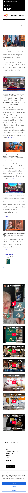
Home (6, 51)
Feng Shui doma (20, 157)
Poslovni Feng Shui (9, 158)
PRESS (9, 51)
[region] (14, 482)
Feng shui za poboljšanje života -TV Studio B (14, 94)
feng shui (19, 51)
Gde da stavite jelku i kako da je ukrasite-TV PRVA (14, 233)
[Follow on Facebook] (5, 9)
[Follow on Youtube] (10, 9)
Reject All (14, 490)
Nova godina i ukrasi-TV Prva (10, 50)
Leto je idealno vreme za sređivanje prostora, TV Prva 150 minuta (12, 155)
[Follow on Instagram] (8, 9)
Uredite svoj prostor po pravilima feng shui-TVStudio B (14, 196)
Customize (14, 486)
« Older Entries (8, 255)
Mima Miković (7, 51)
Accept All (14, 483)
